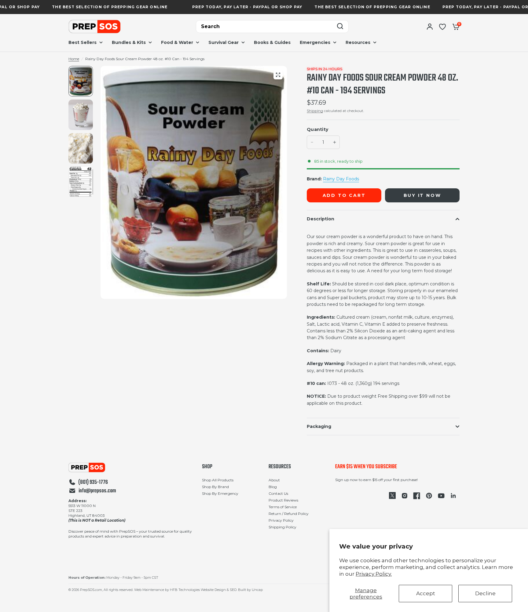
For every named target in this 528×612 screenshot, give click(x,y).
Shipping (315, 110)
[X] (392, 496)
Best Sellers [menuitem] (82, 42)
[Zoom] (278, 74)
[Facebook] (417, 496)
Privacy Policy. (374, 574)
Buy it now (422, 195)
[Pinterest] (429, 496)
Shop (207, 467)
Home (73, 58)
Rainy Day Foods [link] (341, 179)
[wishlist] (442, 26)
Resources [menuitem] (358, 42)
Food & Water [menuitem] (177, 42)
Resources (280, 467)
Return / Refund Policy (289, 513)
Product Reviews (283, 500)
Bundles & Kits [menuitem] (129, 42)
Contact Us (278, 493)
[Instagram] (404, 496)
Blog (273, 486)
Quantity (317, 129)
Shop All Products (217, 480)
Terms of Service (283, 507)
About (274, 480)
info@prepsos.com (97, 491)
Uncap (257, 590)
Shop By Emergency (220, 493)
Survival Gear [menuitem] (223, 42)
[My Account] (430, 26)
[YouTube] (441, 496)
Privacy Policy (281, 520)
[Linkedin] (453, 496)
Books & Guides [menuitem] (272, 42)
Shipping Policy (282, 527)
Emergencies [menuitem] (315, 42)
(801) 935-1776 (93, 482)
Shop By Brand (215, 486)
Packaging (319, 426)
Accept (425, 593)
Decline (485, 593)
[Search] (340, 26)
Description (320, 219)
